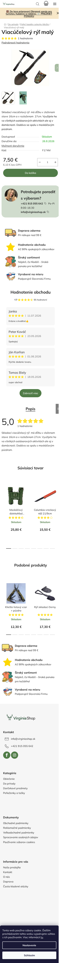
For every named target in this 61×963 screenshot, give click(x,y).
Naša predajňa (12, 867)
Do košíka (30, 172)
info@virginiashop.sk (33, 212)
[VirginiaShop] (20, 717)
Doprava (8, 881)
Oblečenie (9, 778)
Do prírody (9, 783)
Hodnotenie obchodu (30, 292)
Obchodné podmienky (15, 823)
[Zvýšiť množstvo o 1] (55, 162)
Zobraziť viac (30, 393)
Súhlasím (29, 955)
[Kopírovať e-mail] (47, 212)
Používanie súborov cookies (19, 842)
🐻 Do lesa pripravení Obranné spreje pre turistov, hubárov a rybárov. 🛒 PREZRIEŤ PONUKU (29, 14)
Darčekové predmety (15, 788)
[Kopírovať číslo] (45, 203)
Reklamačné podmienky (17, 827)
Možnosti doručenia (13, 145)
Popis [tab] (30, 408)
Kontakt (7, 872)
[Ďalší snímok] (57, 68)
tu (42, 937)
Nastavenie (29, 945)
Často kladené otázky (15, 886)
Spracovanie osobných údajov (20, 837)
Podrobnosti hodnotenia (15, 42)
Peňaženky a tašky (14, 793)
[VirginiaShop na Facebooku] (6, 755)
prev (3, 495)
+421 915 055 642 (32, 203)
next (57, 495)
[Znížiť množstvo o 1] (39, 162)
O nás (6, 876)
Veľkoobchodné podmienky (18, 832)
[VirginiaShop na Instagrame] (14, 755)
